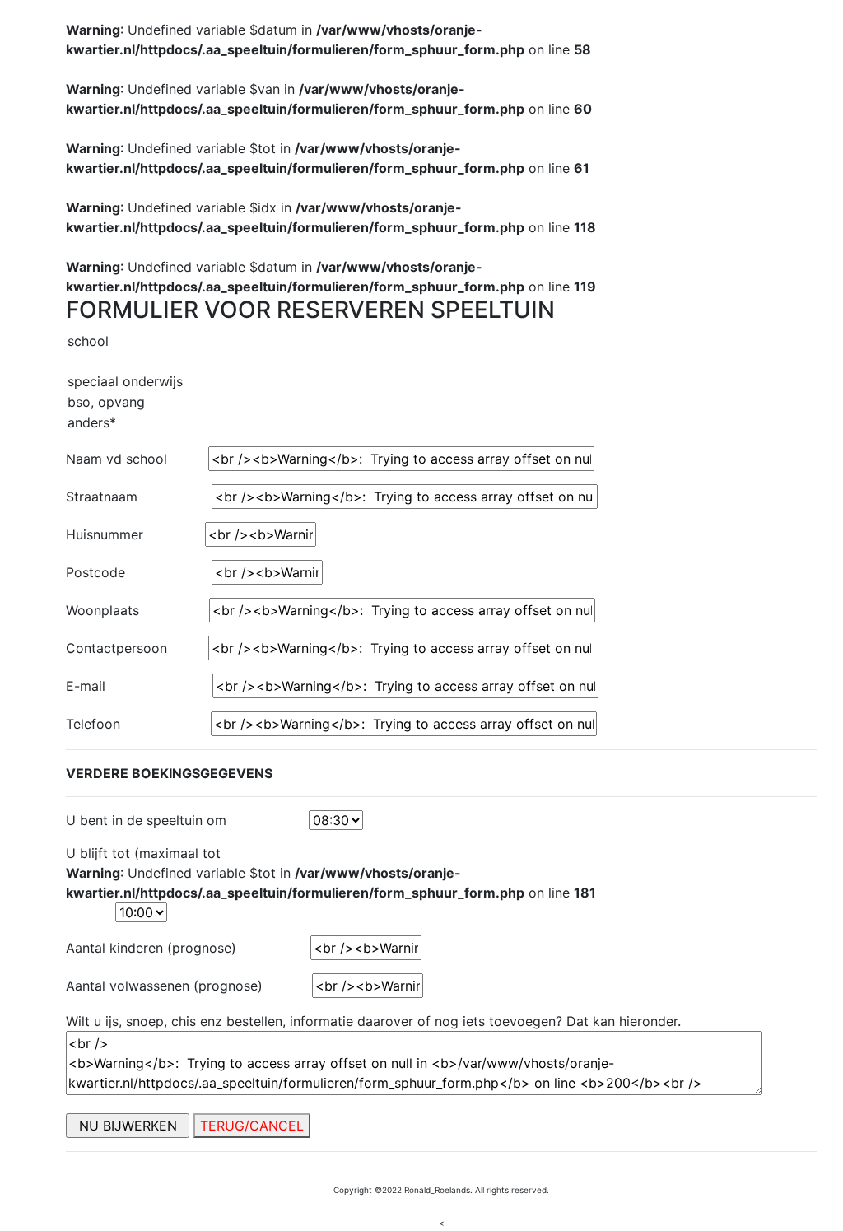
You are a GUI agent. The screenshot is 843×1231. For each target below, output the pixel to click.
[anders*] (441, 423)
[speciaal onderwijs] (441, 381)
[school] (441, 341)
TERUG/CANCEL (252, 1125)
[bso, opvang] (441, 402)
